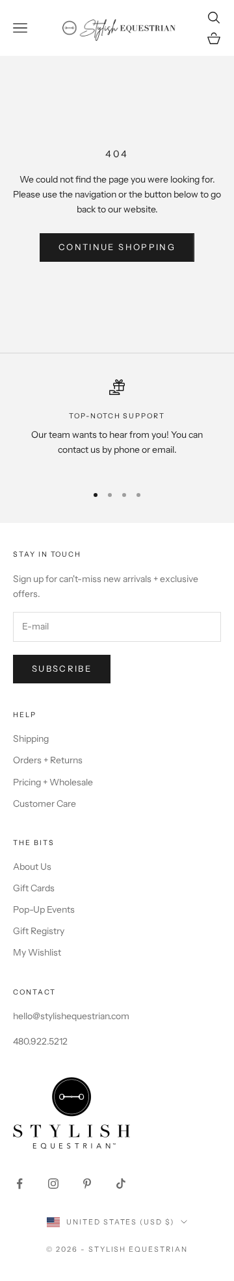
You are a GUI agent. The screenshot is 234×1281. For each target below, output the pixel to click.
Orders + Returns (48, 760)
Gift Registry (38, 931)
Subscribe (62, 668)
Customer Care (44, 803)
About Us (32, 866)
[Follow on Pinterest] (87, 1183)
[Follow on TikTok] (120, 1183)
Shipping (31, 738)
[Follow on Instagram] (53, 1183)
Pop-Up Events (44, 909)
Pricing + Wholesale (53, 782)
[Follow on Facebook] (19, 1183)
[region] (117, 426)
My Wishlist (37, 952)
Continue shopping (117, 247)
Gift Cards (34, 888)
